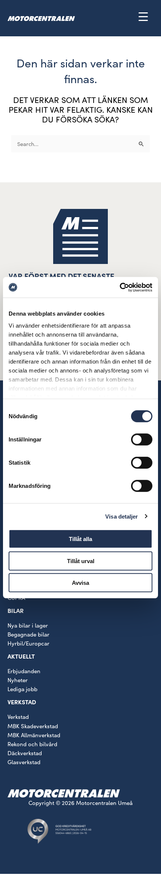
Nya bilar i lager (27, 625)
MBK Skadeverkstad (32, 726)
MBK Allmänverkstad (33, 735)
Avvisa (80, 583)
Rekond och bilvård (32, 744)
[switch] (141, 440)
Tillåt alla (80, 539)
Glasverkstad (23, 762)
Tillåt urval (80, 560)
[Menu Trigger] (143, 16)
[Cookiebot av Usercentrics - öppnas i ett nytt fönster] (119, 287)
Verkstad (18, 716)
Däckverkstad (24, 753)
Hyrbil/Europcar (28, 643)
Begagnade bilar (28, 634)
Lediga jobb (22, 689)
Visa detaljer (121, 516)
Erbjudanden (23, 671)
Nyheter (17, 680)
